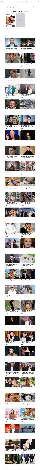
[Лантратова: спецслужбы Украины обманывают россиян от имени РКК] (27, 60)
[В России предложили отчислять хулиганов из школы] (27, 461)
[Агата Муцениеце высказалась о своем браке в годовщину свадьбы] (27, 230)
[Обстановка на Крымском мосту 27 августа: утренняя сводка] (27, 431)
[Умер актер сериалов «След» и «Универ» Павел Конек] (12, 153)
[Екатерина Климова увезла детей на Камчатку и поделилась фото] (27, 153)
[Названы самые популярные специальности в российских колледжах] (12, 230)
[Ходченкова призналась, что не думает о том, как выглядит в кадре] (27, 353)
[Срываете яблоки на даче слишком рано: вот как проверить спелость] (27, 415)
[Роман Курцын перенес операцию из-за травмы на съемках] (12, 353)
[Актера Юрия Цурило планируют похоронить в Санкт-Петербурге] (12, 461)
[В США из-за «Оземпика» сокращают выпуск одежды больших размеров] (12, 91)
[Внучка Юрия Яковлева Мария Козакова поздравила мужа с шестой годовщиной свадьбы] (12, 215)
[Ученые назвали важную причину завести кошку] (27, 184)
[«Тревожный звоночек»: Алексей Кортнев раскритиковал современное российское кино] (12, 60)
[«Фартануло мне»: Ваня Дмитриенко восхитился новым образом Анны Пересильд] (12, 199)
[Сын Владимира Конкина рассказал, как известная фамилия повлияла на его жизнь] (12, 137)
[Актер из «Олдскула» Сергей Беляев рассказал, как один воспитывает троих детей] (12, 184)
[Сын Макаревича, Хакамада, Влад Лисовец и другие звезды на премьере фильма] (27, 137)
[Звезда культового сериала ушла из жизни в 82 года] (27, 400)
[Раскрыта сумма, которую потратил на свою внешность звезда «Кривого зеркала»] (12, 106)
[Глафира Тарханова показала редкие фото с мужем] (12, 168)
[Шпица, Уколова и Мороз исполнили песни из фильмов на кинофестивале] (27, 215)
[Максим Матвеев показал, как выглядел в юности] (12, 261)
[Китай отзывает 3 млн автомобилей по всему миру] (27, 106)
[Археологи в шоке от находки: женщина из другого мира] (27, 261)
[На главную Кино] (5, 1)
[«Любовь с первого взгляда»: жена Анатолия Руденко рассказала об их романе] (27, 91)
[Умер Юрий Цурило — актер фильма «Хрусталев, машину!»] (27, 245)
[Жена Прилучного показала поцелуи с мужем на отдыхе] (12, 338)
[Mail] (3, 1)
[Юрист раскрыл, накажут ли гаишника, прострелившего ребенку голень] (12, 446)
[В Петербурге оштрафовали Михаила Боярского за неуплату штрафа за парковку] (27, 45)
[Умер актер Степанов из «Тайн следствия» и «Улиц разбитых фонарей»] (12, 276)
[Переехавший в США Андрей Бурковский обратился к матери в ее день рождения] (12, 45)
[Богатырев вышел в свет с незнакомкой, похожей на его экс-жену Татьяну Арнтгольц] (12, 122)
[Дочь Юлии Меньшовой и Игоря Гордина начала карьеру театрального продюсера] (27, 338)
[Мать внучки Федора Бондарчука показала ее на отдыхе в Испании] (27, 369)
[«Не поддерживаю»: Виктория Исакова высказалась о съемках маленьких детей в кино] (27, 122)
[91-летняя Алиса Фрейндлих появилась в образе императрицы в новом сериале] (27, 276)
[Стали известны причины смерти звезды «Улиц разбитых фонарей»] (12, 323)
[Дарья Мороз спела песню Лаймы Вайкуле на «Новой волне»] (12, 292)
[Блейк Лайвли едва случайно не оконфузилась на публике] (27, 307)
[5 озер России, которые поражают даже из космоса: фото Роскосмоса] (12, 307)
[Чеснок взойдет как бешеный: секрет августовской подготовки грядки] (27, 446)
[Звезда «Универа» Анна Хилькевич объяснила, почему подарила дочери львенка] (12, 400)
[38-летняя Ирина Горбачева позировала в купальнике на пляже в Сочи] (27, 323)
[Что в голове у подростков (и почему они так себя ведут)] (27, 168)
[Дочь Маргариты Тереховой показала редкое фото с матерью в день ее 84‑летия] (12, 76)
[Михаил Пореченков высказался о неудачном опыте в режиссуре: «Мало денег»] (12, 369)
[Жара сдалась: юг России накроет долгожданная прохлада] (27, 199)
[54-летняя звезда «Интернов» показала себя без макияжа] (27, 384)
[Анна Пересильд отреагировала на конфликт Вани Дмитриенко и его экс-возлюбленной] (12, 384)
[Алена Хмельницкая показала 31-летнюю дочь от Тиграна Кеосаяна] (27, 76)
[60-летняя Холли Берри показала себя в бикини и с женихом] (27, 292)
